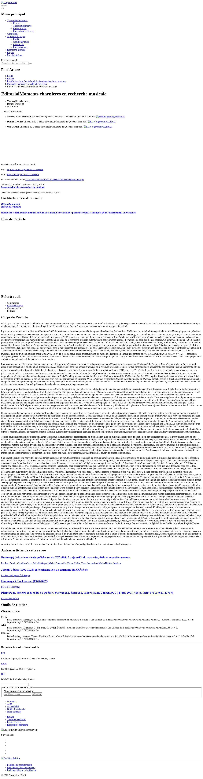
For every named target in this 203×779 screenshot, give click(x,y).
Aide (9, 703)
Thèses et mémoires (22, 25)
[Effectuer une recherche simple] (2, 5)
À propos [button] (11, 36)
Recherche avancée (16, 50)
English (10, 52)
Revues (16, 23)
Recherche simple (9, 60)
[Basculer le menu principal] (2, 8)
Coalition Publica (21, 42)
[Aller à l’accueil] (9, 2)
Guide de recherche (16, 709)
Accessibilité (13, 706)
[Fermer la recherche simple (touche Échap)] (5, 5)
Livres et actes (19, 28)
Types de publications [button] (17, 20)
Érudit (16, 39)
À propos (20, 36)
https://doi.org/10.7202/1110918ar (23, 174)
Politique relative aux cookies (21, 767)
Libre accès (18, 44)
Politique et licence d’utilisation (21, 770)
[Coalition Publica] (10, 758)
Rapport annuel (20, 47)
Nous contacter (14, 711)
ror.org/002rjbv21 (116, 116)
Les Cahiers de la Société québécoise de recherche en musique (36, 81)
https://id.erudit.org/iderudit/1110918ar (25, 169)
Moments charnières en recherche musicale (27, 84)
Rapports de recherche (23, 31)
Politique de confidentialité (19, 765)
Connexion (12, 34)
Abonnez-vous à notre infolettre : (19, 691)
